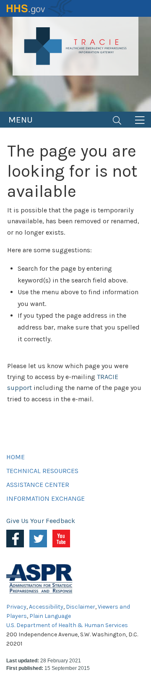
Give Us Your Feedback (40, 521)
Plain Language (50, 616)
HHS (39, 8)
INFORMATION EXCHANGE (45, 498)
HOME (15, 457)
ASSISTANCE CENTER (37, 485)
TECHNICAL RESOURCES (42, 471)
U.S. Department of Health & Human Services (67, 625)
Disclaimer (80, 606)
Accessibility (46, 606)
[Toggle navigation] (117, 120)
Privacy (16, 606)
